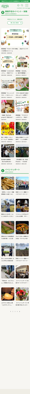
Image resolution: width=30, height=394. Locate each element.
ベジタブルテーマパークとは (22, 8)
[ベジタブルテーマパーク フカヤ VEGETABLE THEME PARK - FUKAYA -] (5, 6)
